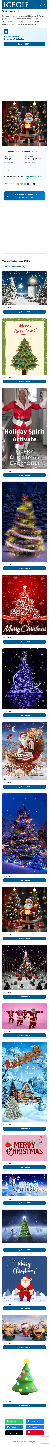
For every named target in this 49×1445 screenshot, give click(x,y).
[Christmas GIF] (24, 288)
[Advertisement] (24, 75)
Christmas (7, 308)
